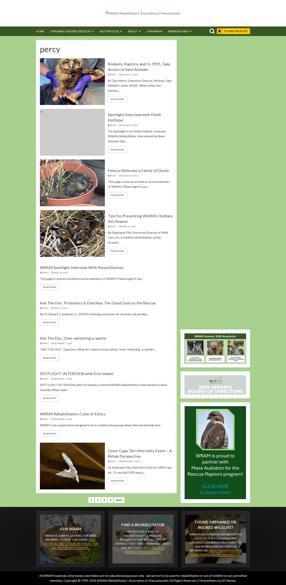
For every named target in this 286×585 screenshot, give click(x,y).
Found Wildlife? (236, 31)
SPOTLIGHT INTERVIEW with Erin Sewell (76, 373)
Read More (117, 99)
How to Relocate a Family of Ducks (138, 170)
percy (113, 74)
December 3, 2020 (130, 461)
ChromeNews (207, 580)
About (133, 31)
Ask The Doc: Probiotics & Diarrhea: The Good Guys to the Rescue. (98, 302)
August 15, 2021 (129, 74)
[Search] (211, 31)
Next (119, 500)
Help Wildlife (109, 31)
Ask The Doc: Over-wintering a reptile (73, 338)
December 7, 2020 (63, 343)
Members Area (178, 31)
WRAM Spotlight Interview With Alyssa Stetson (81, 267)
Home (40, 31)
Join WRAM (154, 31)
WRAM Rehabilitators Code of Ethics (72, 413)
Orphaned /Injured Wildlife (70, 31)
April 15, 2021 (128, 226)
